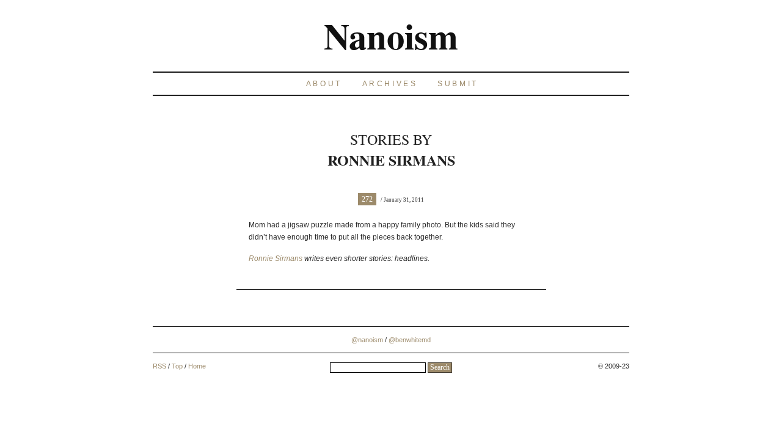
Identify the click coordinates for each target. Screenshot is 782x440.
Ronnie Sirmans (275, 258)
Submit (457, 83)
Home (197, 366)
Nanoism (391, 35)
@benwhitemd (410, 339)
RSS (159, 366)
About (324, 83)
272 (367, 199)
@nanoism (367, 339)
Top (177, 366)
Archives (390, 83)
